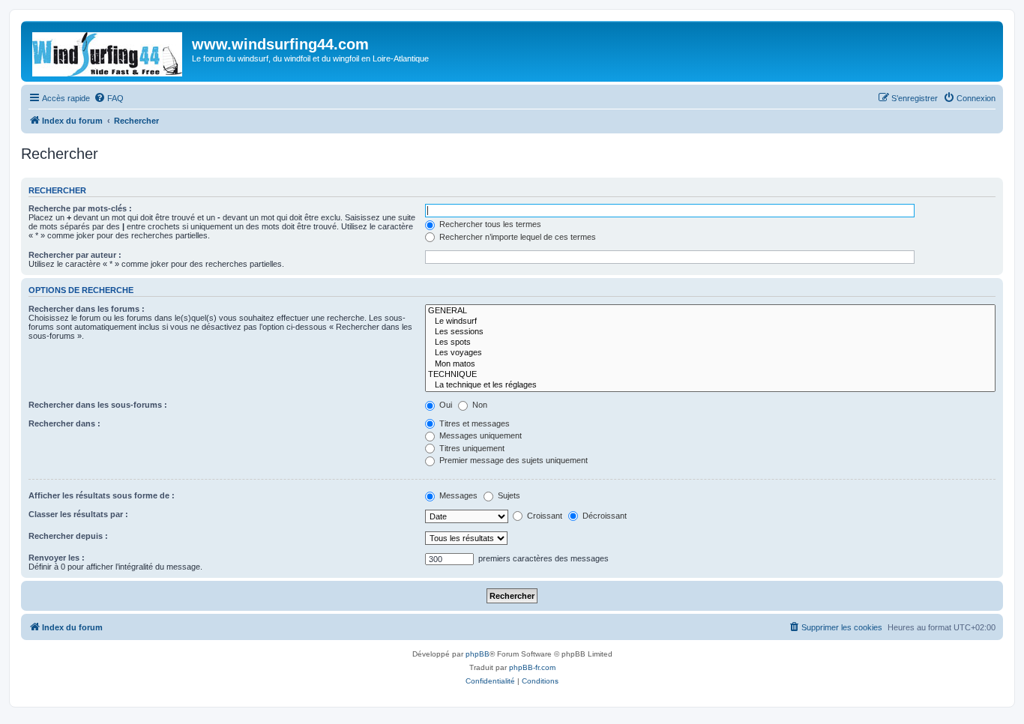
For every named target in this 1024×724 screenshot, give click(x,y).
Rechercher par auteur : (74, 254)
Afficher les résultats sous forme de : (101, 495)
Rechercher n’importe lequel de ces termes (516, 236)
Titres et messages (473, 423)
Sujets (508, 495)
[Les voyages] (710, 353)
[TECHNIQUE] (710, 374)
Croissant (543, 515)
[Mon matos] (710, 364)
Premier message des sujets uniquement (512, 460)
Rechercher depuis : (68, 535)
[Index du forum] (108, 51)
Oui (444, 404)
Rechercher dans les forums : (86, 308)
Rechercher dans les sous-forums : (97, 404)
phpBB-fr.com (532, 667)
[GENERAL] (710, 311)
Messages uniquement (479, 435)
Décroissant (603, 515)
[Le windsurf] (710, 321)
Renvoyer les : (56, 557)
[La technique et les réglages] (710, 385)
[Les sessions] (710, 332)
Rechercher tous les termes (489, 224)
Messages (457, 495)
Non (478, 404)
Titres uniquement (471, 448)
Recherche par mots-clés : (80, 208)
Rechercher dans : (64, 423)
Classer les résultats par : (78, 514)
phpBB (478, 654)
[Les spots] (710, 342)
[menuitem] (109, 98)
